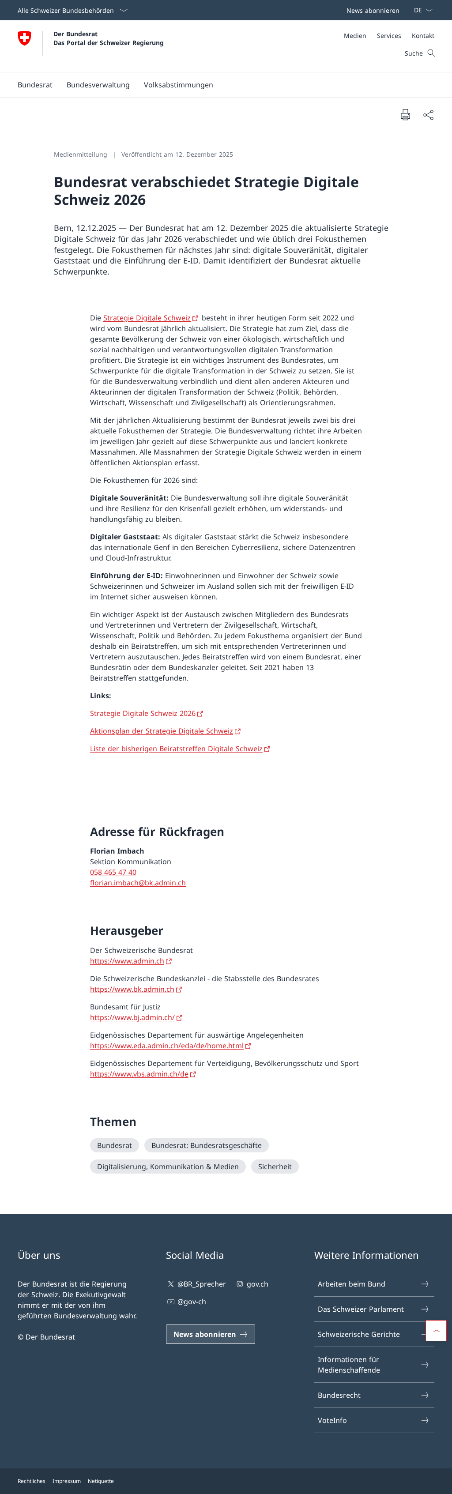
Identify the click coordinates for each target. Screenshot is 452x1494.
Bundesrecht (339, 1395)
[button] (35, 84)
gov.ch (257, 1284)
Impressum (67, 1481)
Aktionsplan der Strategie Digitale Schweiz (161, 731)
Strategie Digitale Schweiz (147, 318)
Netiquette (101, 1481)
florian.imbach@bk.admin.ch (138, 883)
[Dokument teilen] (428, 115)
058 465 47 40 (113, 872)
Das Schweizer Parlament (361, 1309)
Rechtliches (31, 1481)
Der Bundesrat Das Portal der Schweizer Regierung (108, 38)
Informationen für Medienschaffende (349, 1365)
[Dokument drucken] (405, 114)
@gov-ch (191, 1301)
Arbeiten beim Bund (351, 1284)
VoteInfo (332, 1420)
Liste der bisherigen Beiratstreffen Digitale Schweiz (176, 748)
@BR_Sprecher (201, 1284)
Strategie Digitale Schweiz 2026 (143, 713)
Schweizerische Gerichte (359, 1334)
